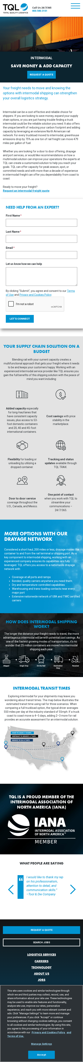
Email (9, 247)
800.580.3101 (39, 10)
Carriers (41, 961)
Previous (8, 889)
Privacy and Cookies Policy (35, 294)
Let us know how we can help (24, 264)
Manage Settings (41, 1043)
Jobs (41, 980)
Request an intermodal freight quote (26, 190)
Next (70, 889)
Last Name (12, 231)
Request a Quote (41, 74)
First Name (13, 215)
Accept (41, 1054)
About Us (41, 974)
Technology (41, 967)
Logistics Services (41, 955)
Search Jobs (41, 942)
